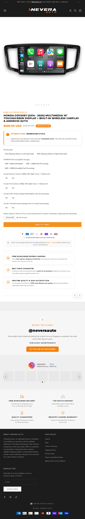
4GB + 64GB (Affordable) (14, 164)
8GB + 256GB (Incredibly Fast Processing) (19, 168)
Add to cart (42, 224)
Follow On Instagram (44, 349)
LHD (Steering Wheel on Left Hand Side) (19, 154)
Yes (13, 178)
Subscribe (12, 489)
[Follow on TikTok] (16, 497)
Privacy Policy (50, 454)
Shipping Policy (50, 450)
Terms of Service (51, 446)
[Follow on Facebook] (5, 497)
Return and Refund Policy (54, 457)
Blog (46, 443)
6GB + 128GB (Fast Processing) (37, 164)
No (7, 178)
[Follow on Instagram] (10, 497)
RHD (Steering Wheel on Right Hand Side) (52, 154)
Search (47, 439)
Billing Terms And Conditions (55, 461)
